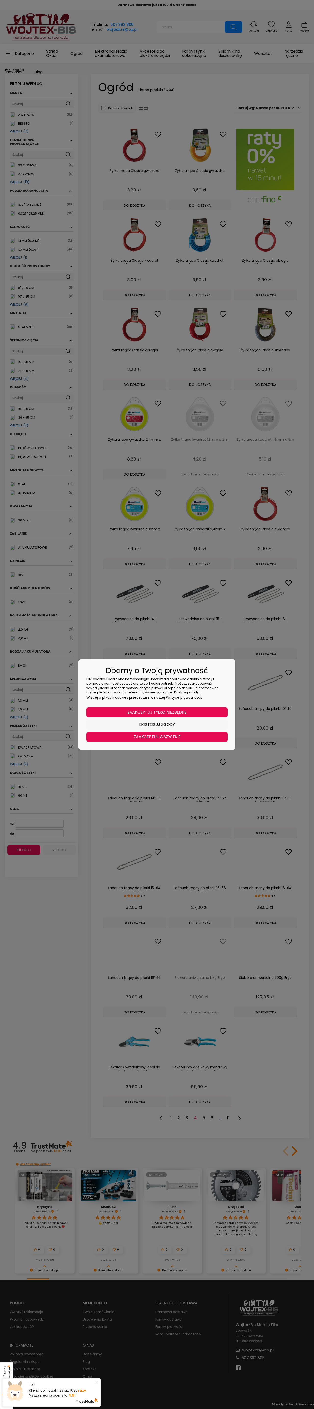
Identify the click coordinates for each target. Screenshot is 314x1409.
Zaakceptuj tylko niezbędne (157, 712)
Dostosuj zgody (157, 724)
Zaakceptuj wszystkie (157, 737)
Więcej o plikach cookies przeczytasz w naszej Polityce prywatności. (144, 697)
